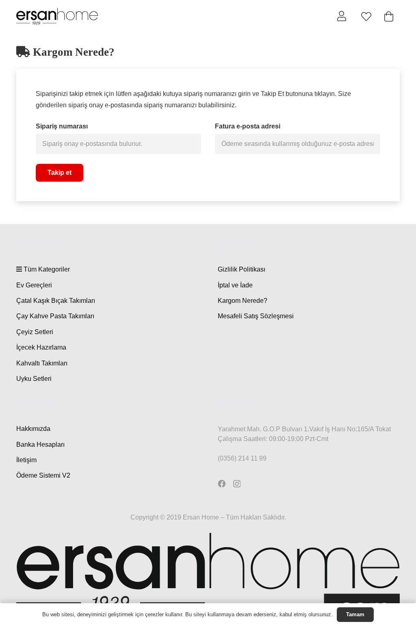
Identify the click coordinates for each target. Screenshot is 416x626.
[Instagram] (236, 484)
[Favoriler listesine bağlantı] (366, 16)
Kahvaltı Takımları (41, 363)
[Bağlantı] (341, 16)
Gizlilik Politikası (241, 269)
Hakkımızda (33, 428)
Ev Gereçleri (34, 285)
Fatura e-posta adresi (247, 126)
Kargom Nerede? (242, 300)
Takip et (60, 172)
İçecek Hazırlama (41, 347)
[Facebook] (221, 483)
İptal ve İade (235, 285)
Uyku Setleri (34, 378)
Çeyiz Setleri (34, 331)
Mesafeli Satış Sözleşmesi (256, 316)
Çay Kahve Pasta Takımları (55, 316)
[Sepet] (388, 16)
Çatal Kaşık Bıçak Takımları (55, 300)
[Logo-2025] (57, 16)
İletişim (26, 459)
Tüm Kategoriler (46, 269)
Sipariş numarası (62, 126)
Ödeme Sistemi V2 (43, 475)
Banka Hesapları (40, 444)
